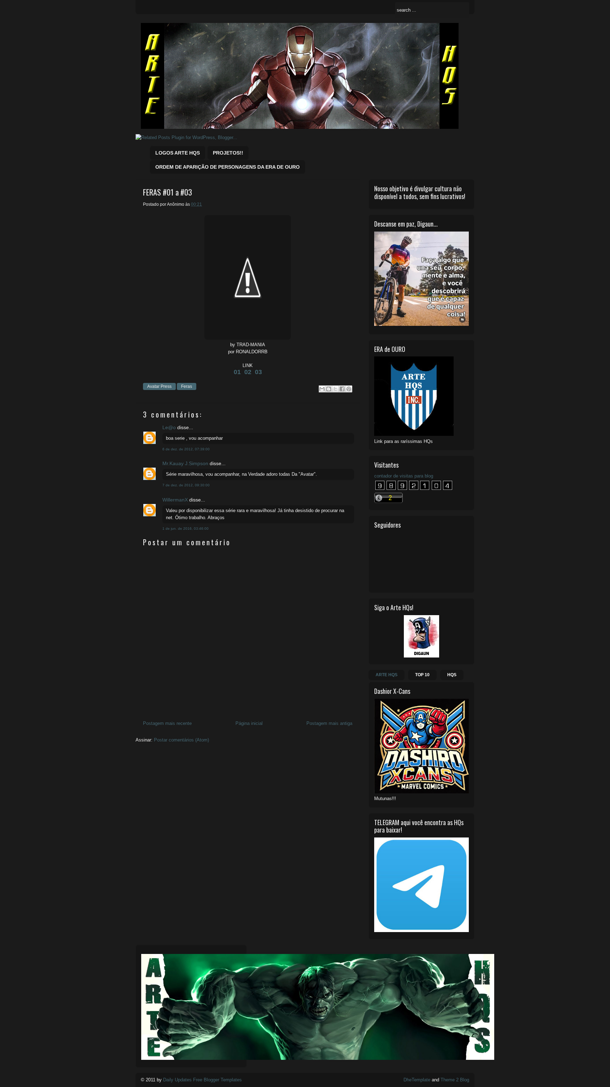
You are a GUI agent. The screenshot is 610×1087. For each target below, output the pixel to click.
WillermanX (175, 500)
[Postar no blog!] (328, 388)
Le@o (169, 427)
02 (247, 372)
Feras (186, 386)
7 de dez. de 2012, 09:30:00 (186, 485)
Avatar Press (159, 386)
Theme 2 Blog (455, 1079)
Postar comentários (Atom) (181, 740)
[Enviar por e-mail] (321, 388)
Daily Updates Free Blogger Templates (202, 1079)
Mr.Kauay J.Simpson (185, 463)
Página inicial (249, 723)
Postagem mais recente (167, 723)
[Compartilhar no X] (335, 388)
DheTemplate (416, 1079)
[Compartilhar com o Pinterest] (348, 388)
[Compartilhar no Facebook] (342, 388)
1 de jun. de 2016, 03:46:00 (185, 528)
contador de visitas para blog (403, 476)
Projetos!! (228, 153)
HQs (451, 674)
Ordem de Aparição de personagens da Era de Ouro (227, 167)
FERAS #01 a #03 (167, 192)
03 (258, 372)
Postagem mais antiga (329, 723)
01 (237, 372)
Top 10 (422, 674)
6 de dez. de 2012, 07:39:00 (186, 449)
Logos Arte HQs (177, 153)
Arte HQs (386, 674)
